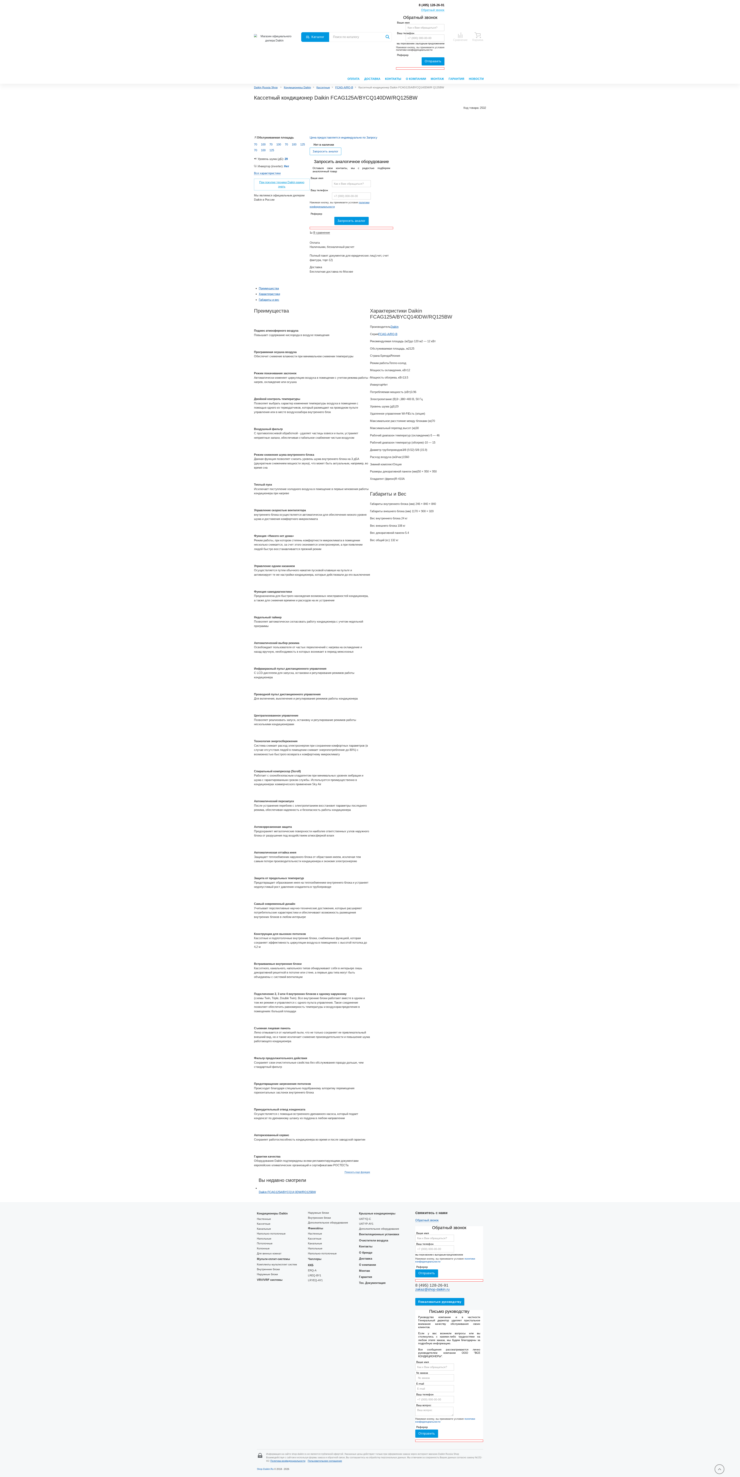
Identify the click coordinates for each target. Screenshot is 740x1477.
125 (302, 144)
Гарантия (456, 78)
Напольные (264, 1238)
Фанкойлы (315, 1228)
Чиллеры (314, 1259)
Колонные (263, 1248)
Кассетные (323, 87)
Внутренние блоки (268, 1269)
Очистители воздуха (373, 1240)
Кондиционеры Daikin (297, 87)
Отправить (433, 61)
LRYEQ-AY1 (315, 1280)
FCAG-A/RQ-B (344, 87)
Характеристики (269, 294)
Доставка (372, 78)
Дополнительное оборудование (328, 1222)
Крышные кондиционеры (377, 1213)
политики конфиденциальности (414, 50)
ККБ (311, 1265)
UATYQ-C (365, 1219)
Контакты (393, 78)
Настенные (264, 1219)
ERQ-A (312, 1270)
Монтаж (437, 78)
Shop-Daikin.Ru (265, 1469)
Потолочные (264, 1243)
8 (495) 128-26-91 (431, 5)
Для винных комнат (269, 1253)
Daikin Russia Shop (266, 87)
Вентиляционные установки (379, 1234)
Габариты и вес (269, 299)
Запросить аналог (351, 220)
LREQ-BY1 (314, 1275)
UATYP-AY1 (366, 1223)
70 (255, 144)
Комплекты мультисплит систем (277, 1264)
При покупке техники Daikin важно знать (281, 184)
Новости (476, 78)
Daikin (395, 326)
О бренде (365, 1252)
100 (263, 144)
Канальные (264, 1228)
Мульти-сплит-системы (273, 1259)
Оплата (353, 78)
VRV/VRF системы (270, 1279)
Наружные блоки (267, 1274)
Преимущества (269, 288)
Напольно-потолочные (271, 1233)
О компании (416, 78)
